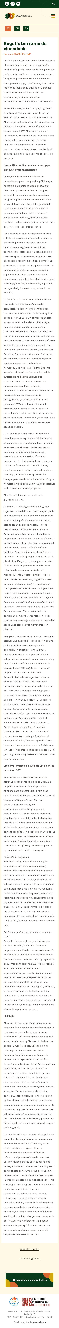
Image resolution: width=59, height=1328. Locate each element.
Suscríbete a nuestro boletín (31, 1279)
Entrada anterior (29, 1249)
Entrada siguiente (29, 1258)
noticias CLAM (12, 54)
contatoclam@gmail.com (33, 1322)
